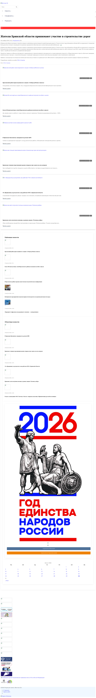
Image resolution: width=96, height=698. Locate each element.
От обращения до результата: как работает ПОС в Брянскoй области (23, 192)
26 (30, 576)
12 (30, 571)
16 (78, 571)
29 (66, 576)
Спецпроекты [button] (9, 16)
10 (5, 571)
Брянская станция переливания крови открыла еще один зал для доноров (25, 165)
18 (18, 573)
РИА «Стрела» (21, 60)
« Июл (7, 580)
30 (79, 576)
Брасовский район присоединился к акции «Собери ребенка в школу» (23, 82)
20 (42, 573)
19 (30, 573)
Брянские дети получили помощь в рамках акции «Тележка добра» (23, 220)
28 (54, 576)
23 (78, 573)
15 (66, 571)
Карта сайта (6, 691)
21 (54, 573)
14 (54, 571)
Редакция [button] (8, 21)
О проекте (6, 690)
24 (6, 576)
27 (42, 576)
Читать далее (7, 88)
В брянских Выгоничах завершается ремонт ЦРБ (17, 137)
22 (66, 573)
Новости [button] (7, 11)
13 (41, 571)
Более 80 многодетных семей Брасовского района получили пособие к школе (25, 110)
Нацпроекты (16, 40)
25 (18, 576)
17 (5, 573)
